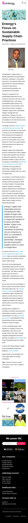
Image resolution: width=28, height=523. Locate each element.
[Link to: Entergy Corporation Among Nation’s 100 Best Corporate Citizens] (20, 408)
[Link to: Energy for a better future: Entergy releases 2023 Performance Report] (8, 397)
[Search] (21, 3)
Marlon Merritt (21, 44)
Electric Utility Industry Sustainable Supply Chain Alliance (12, 254)
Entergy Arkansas (6, 460)
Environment (5, 364)
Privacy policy (16, 516)
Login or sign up (6, 481)
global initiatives (19, 338)
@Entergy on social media (9, 504)
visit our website (13, 350)
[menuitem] (21, 3)
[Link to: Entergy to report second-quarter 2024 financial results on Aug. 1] (8, 385)
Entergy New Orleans (7, 466)
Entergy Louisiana (7, 462)
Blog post (13, 44)
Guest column (14, 364)
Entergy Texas (6, 468)
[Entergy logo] (11, 3)
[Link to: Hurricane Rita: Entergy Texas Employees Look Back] (8, 420)
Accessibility (8, 516)
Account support (6, 483)
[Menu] (25, 3)
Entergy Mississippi (7, 464)
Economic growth (17, 362)
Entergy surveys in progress (9, 493)
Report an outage (6, 477)
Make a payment (6, 479)
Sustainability (6, 367)
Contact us (5, 502)
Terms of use (23, 516)
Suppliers (21, 364)
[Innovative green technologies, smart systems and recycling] (14, 15)
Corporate (8, 362)
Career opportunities (7, 491)
